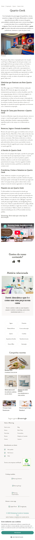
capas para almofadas (23, 120)
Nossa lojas (6, 433)
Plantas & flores (11, 328)
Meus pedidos (10, 449)
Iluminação (24, 344)
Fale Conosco (10, 453)
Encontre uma (6, 410)
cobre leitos (8, 120)
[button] (17, 537)
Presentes (24, 323)
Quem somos (7, 427)
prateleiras (3, 178)
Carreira (6, 439)
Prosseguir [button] (17, 532)
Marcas (5, 430)
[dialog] (17, 529)
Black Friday (20, 430)
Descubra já (22, 410)
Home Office (11, 344)
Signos (11, 323)
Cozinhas (24, 334)
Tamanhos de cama (24, 339)
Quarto (11, 334)
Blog (18, 427)
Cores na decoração (24, 328)
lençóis (3, 120)
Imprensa (19, 439)
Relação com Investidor (22, 436)
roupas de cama (8, 94)
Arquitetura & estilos (11, 339)
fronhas (14, 120)
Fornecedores (20, 433)
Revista (5, 436)
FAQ (8, 456)
